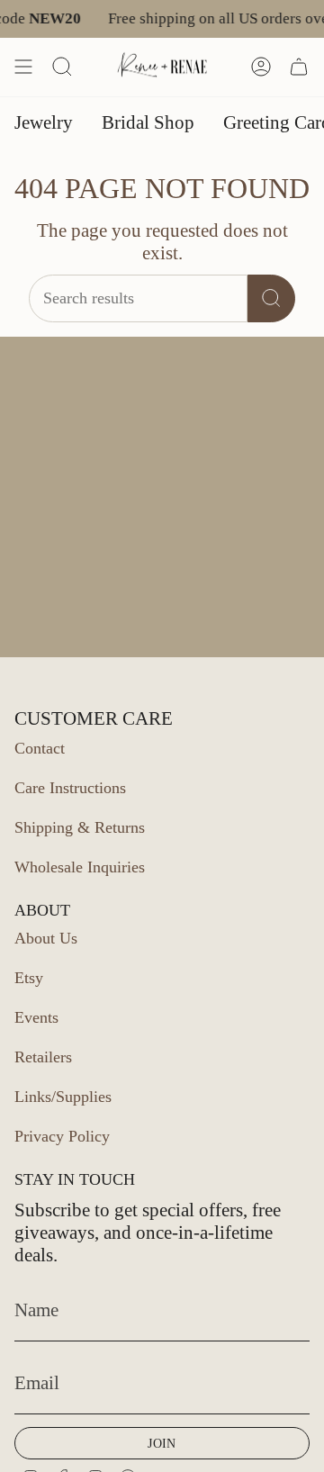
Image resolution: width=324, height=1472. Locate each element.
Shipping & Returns (79, 827)
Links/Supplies (63, 1097)
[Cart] (299, 66)
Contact (39, 748)
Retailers (43, 1057)
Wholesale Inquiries (79, 867)
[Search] (271, 298)
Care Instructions (70, 788)
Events (36, 1017)
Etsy (28, 978)
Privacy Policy (62, 1136)
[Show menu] (23, 66)
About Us (45, 938)
